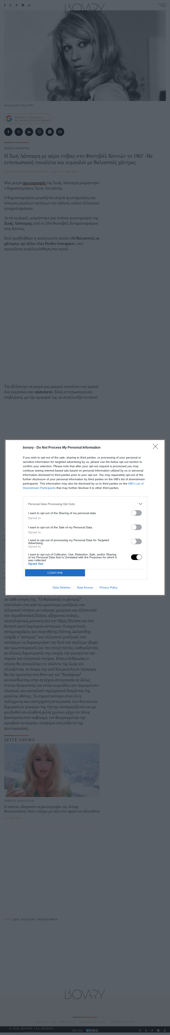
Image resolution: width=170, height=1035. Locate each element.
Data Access (85, 587)
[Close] (157, 448)
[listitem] (85, 504)
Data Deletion (61, 587)
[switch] (136, 513)
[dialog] (85, 517)
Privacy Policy (109, 587)
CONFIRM (55, 572)
